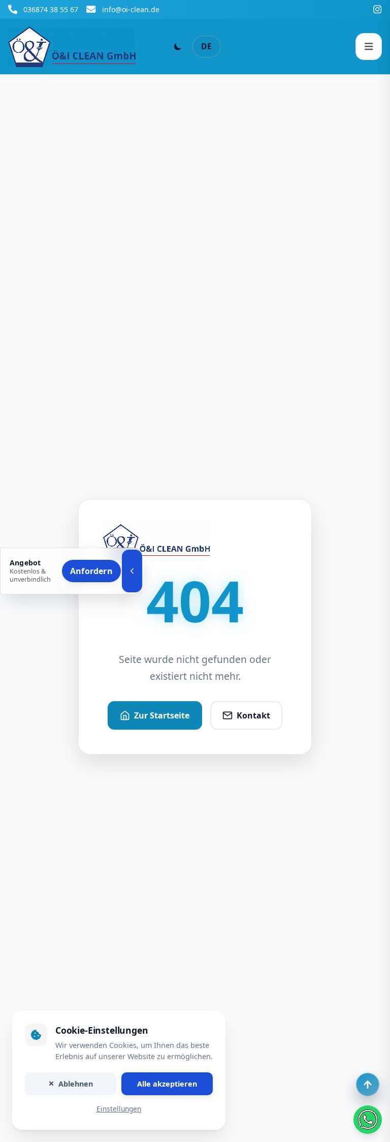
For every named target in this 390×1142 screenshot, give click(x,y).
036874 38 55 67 (50, 9)
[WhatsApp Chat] (367, 1119)
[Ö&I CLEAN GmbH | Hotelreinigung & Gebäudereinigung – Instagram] (377, 9)
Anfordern (91, 571)
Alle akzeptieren (167, 1084)
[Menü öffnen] (368, 46)
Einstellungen (118, 1109)
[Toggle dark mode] (177, 46)
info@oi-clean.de (130, 9)
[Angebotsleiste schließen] (132, 571)
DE (206, 46)
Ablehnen (75, 1084)
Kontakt (253, 715)
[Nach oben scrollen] (367, 1084)
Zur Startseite (161, 715)
